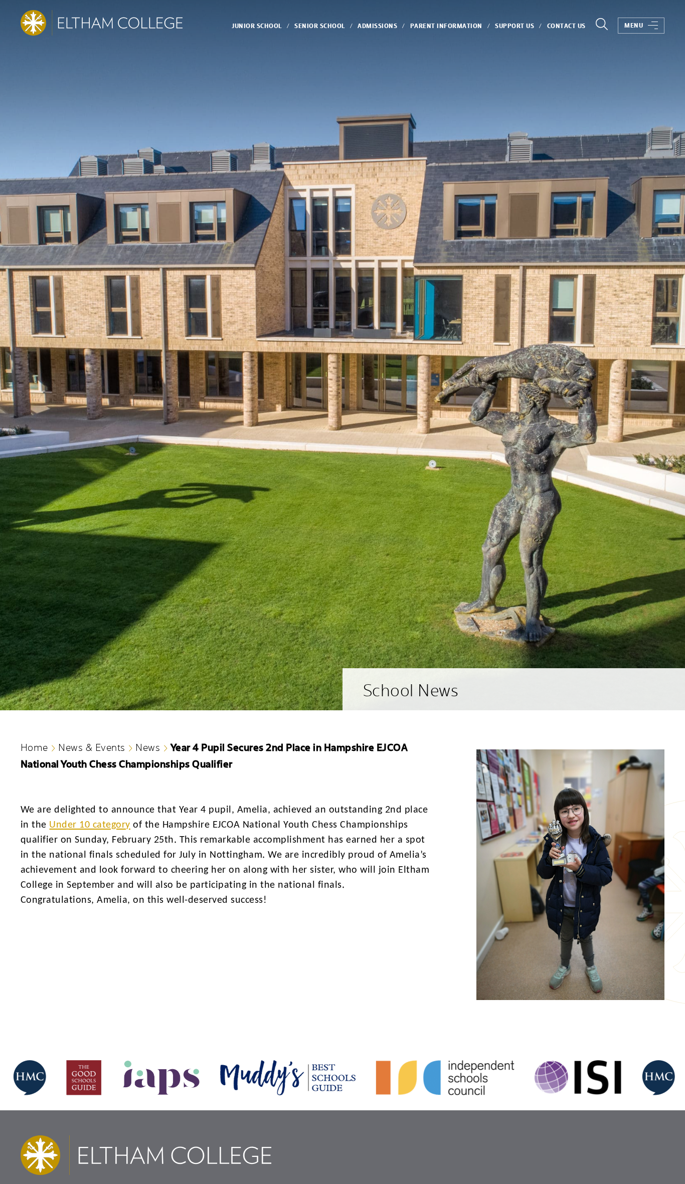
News (147, 746)
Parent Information (446, 26)
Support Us (514, 26)
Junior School (257, 26)
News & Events (91, 746)
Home (34, 746)
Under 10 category (89, 825)
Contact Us (566, 26)
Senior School (319, 26)
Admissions (377, 26)
